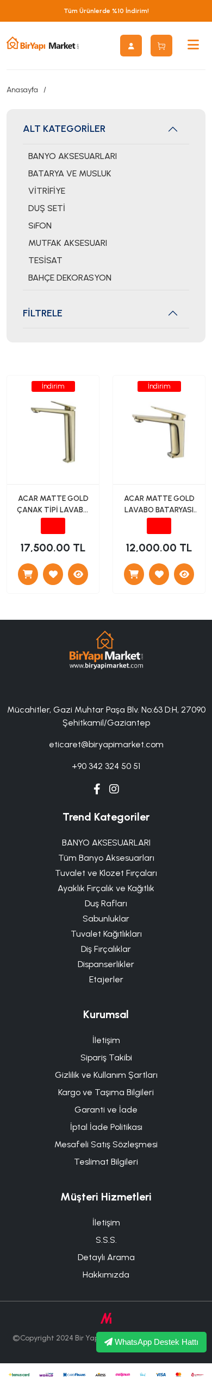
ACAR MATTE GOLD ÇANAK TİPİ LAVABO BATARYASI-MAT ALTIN (53, 505)
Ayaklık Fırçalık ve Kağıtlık (106, 888)
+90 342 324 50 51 (106, 766)
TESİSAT (45, 260)
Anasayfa (22, 89)
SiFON (40, 225)
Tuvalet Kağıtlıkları (106, 934)
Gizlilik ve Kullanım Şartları (106, 1075)
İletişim (106, 1040)
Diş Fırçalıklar (106, 949)
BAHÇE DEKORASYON (69, 277)
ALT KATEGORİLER (64, 129)
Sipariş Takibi (106, 1057)
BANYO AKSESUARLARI (72, 156)
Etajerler (106, 979)
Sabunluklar (106, 918)
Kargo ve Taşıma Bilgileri (106, 1092)
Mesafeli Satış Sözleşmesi (106, 1144)
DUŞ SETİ (46, 208)
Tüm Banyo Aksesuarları (106, 858)
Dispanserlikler (106, 964)
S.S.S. (106, 1240)
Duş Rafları (106, 903)
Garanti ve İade (106, 1109)
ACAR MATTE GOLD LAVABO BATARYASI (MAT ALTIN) (159, 505)
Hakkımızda (106, 1274)
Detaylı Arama (106, 1257)
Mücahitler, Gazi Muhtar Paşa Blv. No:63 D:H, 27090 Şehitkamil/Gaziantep (106, 716)
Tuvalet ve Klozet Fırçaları (106, 873)
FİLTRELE (43, 313)
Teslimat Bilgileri (106, 1162)
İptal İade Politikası (106, 1127)
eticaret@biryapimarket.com (106, 744)
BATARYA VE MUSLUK (69, 173)
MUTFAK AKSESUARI (67, 243)
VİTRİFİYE (46, 191)
